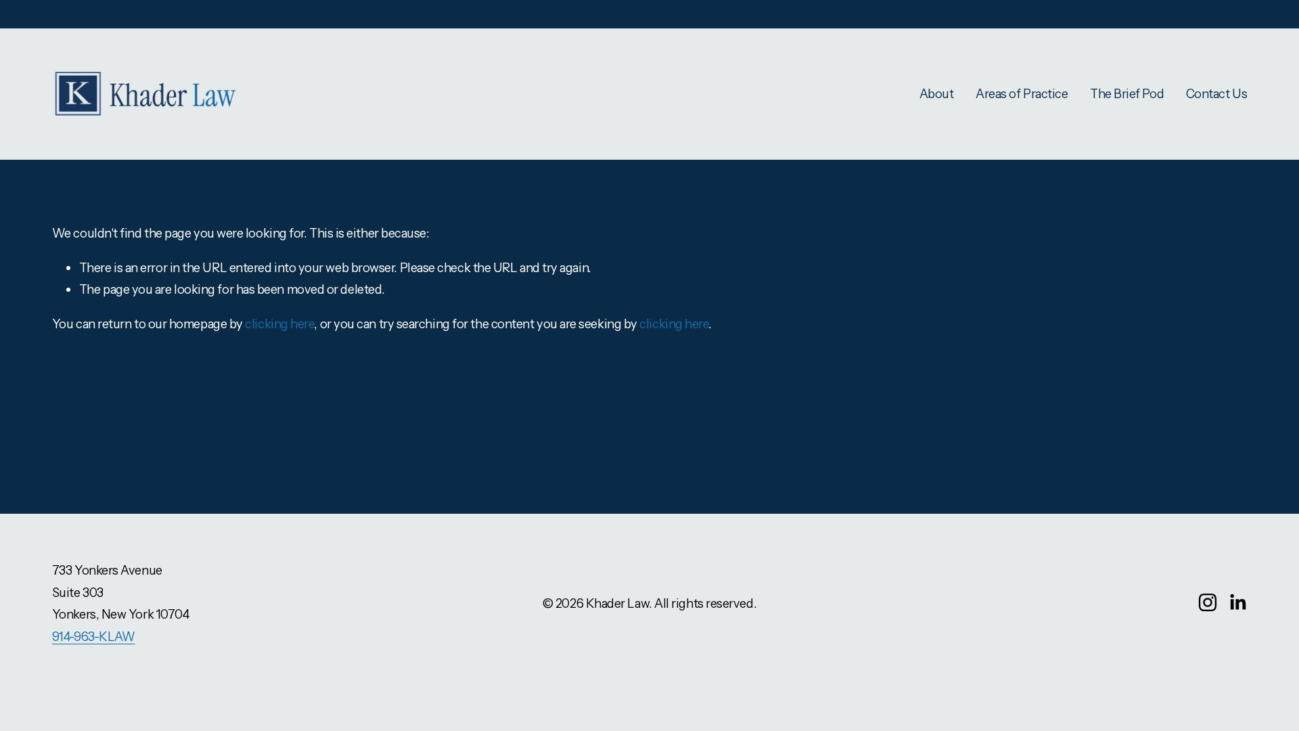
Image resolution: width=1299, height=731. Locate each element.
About (936, 94)
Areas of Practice (1022, 94)
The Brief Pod (1127, 94)
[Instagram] (1207, 602)
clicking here (279, 324)
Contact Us (1216, 94)
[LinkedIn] (1237, 602)
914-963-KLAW (93, 636)
